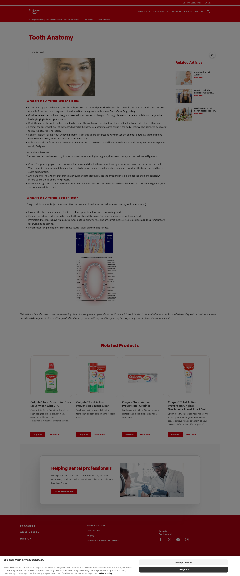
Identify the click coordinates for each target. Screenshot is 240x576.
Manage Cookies (183, 562)
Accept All (184, 569)
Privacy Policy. (106, 573)
